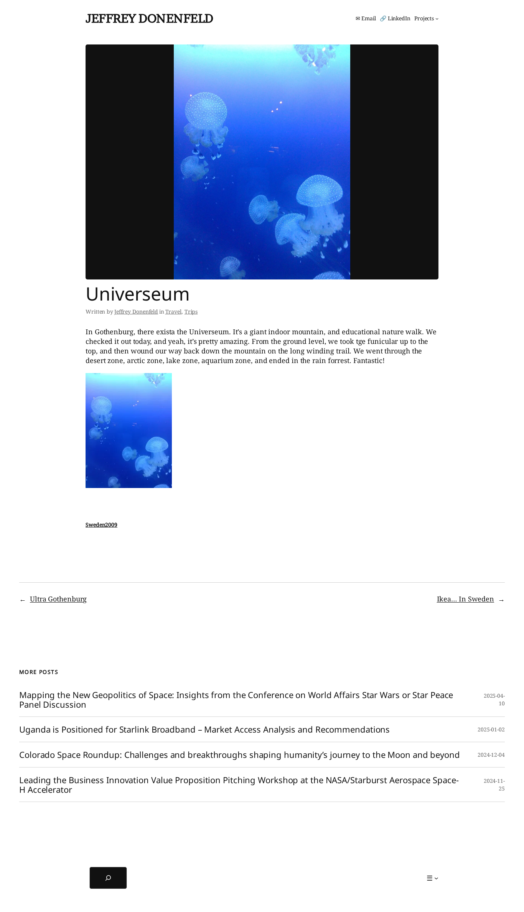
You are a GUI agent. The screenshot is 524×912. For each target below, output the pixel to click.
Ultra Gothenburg (58, 598)
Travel (173, 311)
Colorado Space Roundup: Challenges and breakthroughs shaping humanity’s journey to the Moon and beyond (239, 754)
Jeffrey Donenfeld (149, 18)
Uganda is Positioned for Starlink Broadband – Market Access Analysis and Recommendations (204, 729)
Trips (191, 311)
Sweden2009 (101, 524)
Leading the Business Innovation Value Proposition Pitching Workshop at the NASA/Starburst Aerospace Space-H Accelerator (238, 784)
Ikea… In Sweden (465, 598)
